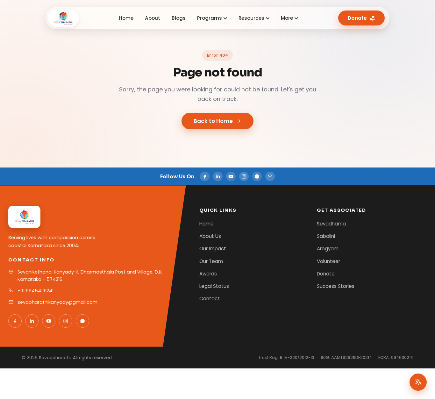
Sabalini (326, 236)
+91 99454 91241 (35, 291)
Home (126, 18)
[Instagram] (244, 176)
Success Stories (335, 286)
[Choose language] (418, 382)
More (287, 18)
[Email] (270, 176)
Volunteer (328, 261)
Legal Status (214, 286)
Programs (209, 18)
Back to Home (213, 121)
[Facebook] (205, 176)
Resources (251, 18)
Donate (357, 18)
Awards (208, 273)
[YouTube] (231, 176)
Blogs (179, 18)
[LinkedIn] (218, 176)
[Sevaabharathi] (63, 18)
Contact (209, 298)
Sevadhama (331, 223)
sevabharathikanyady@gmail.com (57, 302)
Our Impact (212, 248)
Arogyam (328, 248)
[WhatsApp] (257, 176)
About (152, 18)
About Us (210, 236)
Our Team (211, 261)
